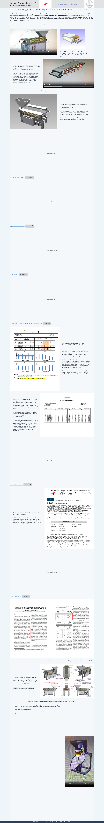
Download (30, 177)
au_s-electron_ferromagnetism (17, 226)
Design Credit (51, 822)
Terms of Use (67, 822)
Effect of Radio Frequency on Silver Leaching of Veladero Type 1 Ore (26, 323)
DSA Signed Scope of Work (16, 485)
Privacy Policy (59, 822)
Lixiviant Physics (14, 274)
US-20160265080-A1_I (15, 596)
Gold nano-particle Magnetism (17, 177)
